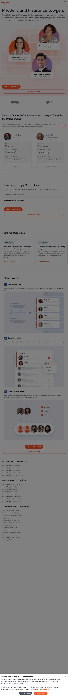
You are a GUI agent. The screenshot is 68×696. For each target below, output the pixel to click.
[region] (34, 685)
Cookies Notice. (45, 689)
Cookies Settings (26, 693)
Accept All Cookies (40, 693)
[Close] (65, 677)
